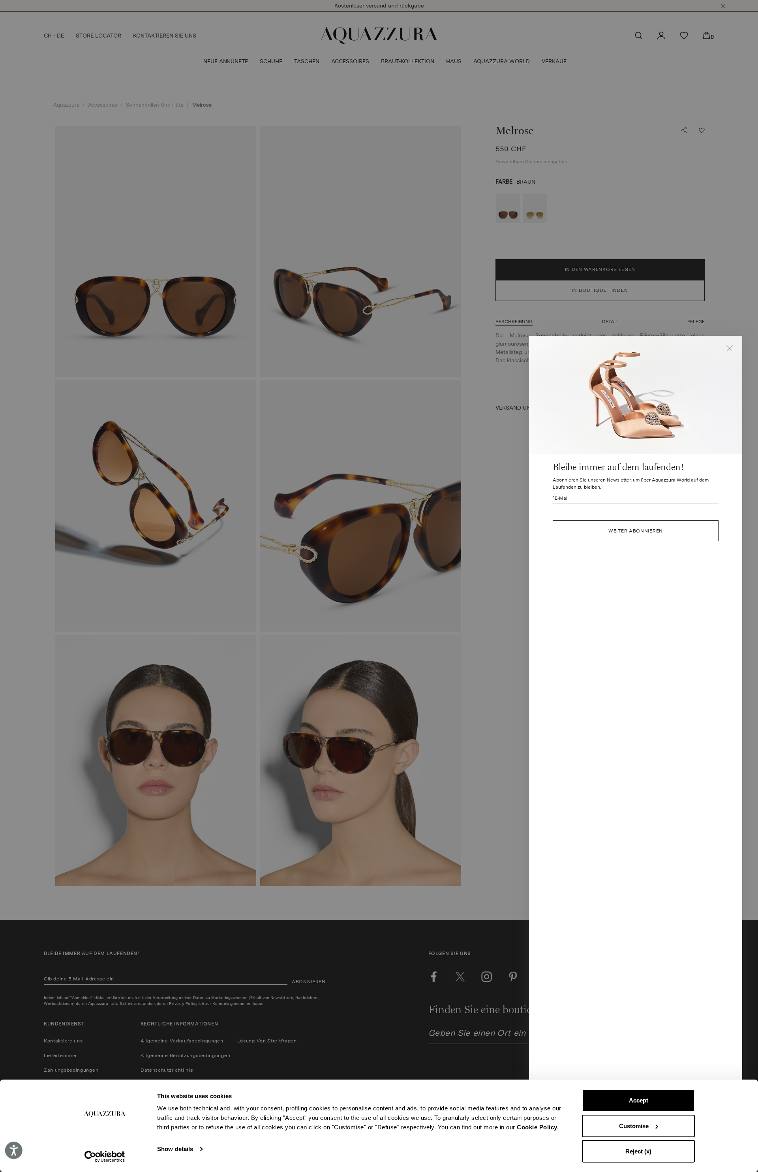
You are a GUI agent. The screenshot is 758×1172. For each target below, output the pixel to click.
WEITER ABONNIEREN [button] (635, 531)
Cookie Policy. (538, 1127)
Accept (638, 1100)
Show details (175, 1149)
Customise (634, 1126)
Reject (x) (638, 1151)
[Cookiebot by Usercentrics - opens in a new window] (104, 1157)
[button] (729, 348)
